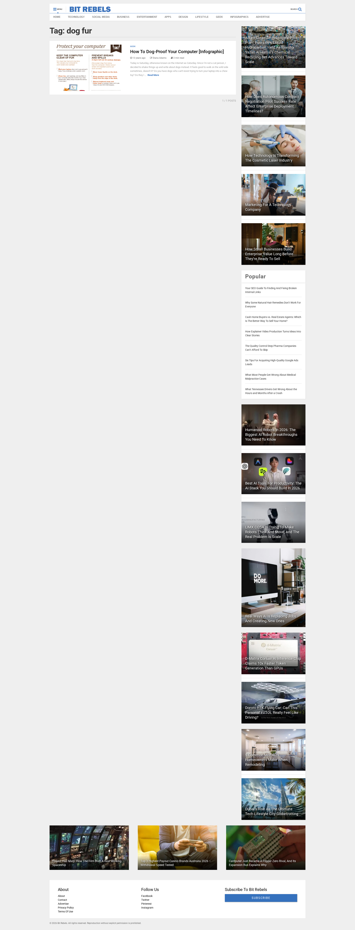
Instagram (147, 907)
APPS (168, 17)
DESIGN (183, 17)
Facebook (147, 895)
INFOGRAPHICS (239, 17)
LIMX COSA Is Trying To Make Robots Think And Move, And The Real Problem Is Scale (272, 532)
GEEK (219, 17)
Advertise (63, 903)
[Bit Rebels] (88, 10)
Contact (62, 899)
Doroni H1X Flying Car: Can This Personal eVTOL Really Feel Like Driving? (271, 713)
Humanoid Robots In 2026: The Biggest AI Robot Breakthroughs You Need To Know (271, 435)
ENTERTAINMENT (147, 17)
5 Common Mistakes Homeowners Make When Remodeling (266, 760)
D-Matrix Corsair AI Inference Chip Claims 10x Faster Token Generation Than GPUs (273, 663)
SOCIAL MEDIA (101, 17)
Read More (153, 75)
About (61, 895)
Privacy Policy (66, 907)
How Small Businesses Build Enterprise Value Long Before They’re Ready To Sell (269, 254)
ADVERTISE (263, 17)
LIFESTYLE (202, 17)
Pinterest (146, 903)
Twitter (145, 899)
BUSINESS (123, 17)
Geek (133, 46)
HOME (56, 17)
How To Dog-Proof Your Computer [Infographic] (177, 51)
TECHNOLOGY (76, 17)
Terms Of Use (65, 911)
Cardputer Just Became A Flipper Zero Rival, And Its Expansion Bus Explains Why (262, 863)
